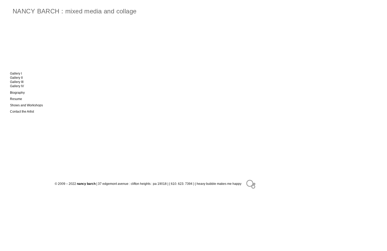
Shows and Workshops (26, 105)
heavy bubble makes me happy (219, 184)
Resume (16, 99)
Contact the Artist (22, 111)
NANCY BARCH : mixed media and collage (75, 11)
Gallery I (16, 73)
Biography (17, 93)
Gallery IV (17, 86)
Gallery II (16, 78)
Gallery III (16, 82)
